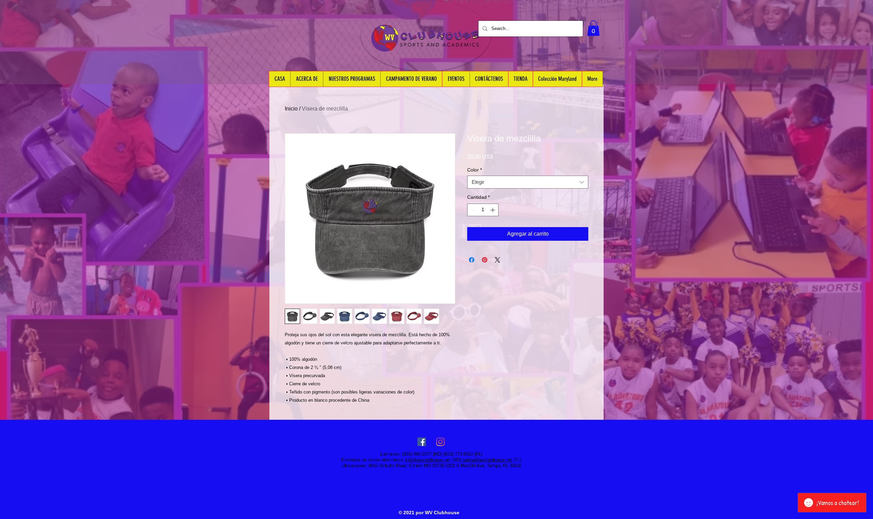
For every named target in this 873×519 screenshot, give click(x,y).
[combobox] (527, 182)
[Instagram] (440, 442)
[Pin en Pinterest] (484, 260)
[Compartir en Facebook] (472, 260)
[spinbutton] (483, 210)
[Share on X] (497, 260)
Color (474, 170)
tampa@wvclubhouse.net (487, 459)
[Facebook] (421, 442)
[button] (593, 28)
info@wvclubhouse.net (427, 459)
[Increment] (493, 210)
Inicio (291, 109)
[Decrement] (472, 210)
